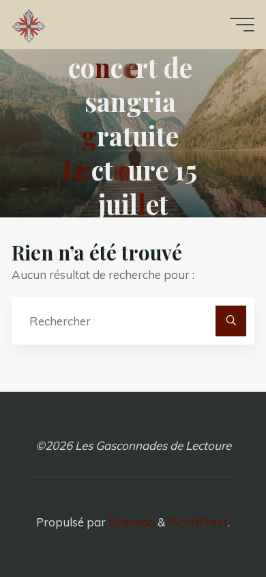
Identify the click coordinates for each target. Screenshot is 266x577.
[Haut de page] (213, 523)
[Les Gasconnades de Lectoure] (29, 24)
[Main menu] (242, 24)
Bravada (130, 522)
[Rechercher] (231, 321)
